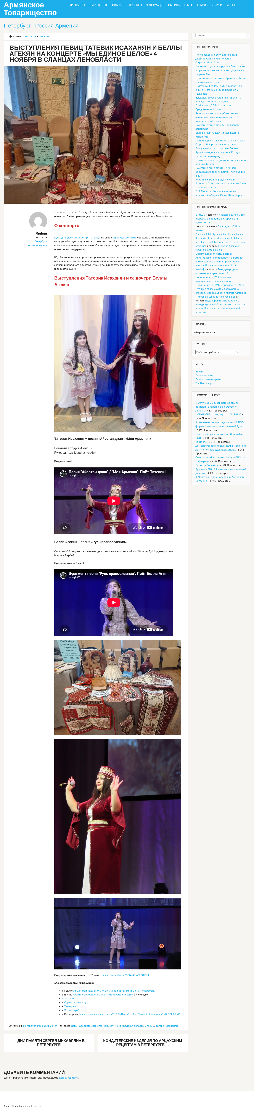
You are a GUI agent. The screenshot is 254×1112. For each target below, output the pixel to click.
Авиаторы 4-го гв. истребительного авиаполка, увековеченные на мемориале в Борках (216, 117)
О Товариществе (96, 5)
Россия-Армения (56, 25)
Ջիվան (200, 215)
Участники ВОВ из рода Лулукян (215, 179)
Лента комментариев (208, 379)
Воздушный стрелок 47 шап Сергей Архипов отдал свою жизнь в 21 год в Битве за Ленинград (217, 152)
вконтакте (68, 998)
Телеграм (70, 1006)
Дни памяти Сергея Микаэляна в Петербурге (49, 1042)
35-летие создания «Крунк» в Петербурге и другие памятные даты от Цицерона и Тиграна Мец (220, 70)
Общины (174, 5)
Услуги (217, 5)
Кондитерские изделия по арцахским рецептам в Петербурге (142, 1042)
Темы (188, 5)
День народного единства (86, 1026)
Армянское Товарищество (30, 9)
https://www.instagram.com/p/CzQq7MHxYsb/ (104, 1014)
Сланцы (149, 1026)
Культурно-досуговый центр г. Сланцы (77, 237)
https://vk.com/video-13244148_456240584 (125, 975)
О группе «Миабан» (207, 62)
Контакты (201, 442)
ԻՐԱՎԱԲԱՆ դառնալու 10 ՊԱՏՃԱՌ (218, 414)
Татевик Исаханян (167, 1026)
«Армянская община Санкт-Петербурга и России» (103, 994)
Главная (75, 5)
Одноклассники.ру (75, 1002)
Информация (154, 5)
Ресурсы (201, 5)
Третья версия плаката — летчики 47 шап (220, 140)
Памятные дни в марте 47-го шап (215, 168)
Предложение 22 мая (208, 109)
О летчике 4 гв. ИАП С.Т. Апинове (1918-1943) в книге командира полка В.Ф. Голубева (219, 90)
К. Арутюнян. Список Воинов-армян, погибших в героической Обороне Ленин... (217, 406)
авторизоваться (68, 1077)
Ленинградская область (129, 1026)
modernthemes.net (32, 1106)
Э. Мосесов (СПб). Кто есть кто (213, 105)
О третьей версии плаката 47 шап (216, 144)
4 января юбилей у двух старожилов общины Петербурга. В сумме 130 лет (220, 218)
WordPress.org (203, 383)
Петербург (17, 25)
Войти (199, 371)
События (118, 5)
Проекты (135, 5)
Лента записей (204, 375)
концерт (108, 1026)
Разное (231, 5)
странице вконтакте (124, 237)
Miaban (44, 36)
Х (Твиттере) (71, 1010)
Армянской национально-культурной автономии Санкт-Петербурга (114, 990)
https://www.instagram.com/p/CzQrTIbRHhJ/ (156, 1014)
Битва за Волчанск (206, 465)
